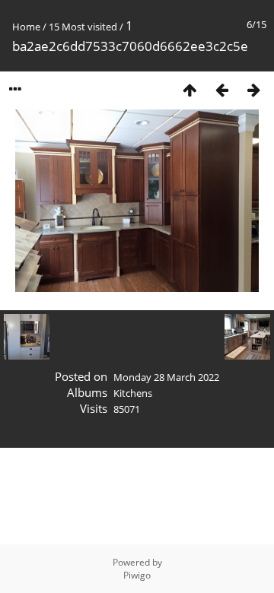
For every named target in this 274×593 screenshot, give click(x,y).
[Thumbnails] (190, 89)
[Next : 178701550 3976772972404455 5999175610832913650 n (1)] (253, 89)
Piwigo (137, 575)
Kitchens (132, 393)
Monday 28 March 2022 (166, 377)
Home (26, 26)
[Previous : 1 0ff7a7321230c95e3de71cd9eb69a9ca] (221, 89)
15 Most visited (83, 26)
